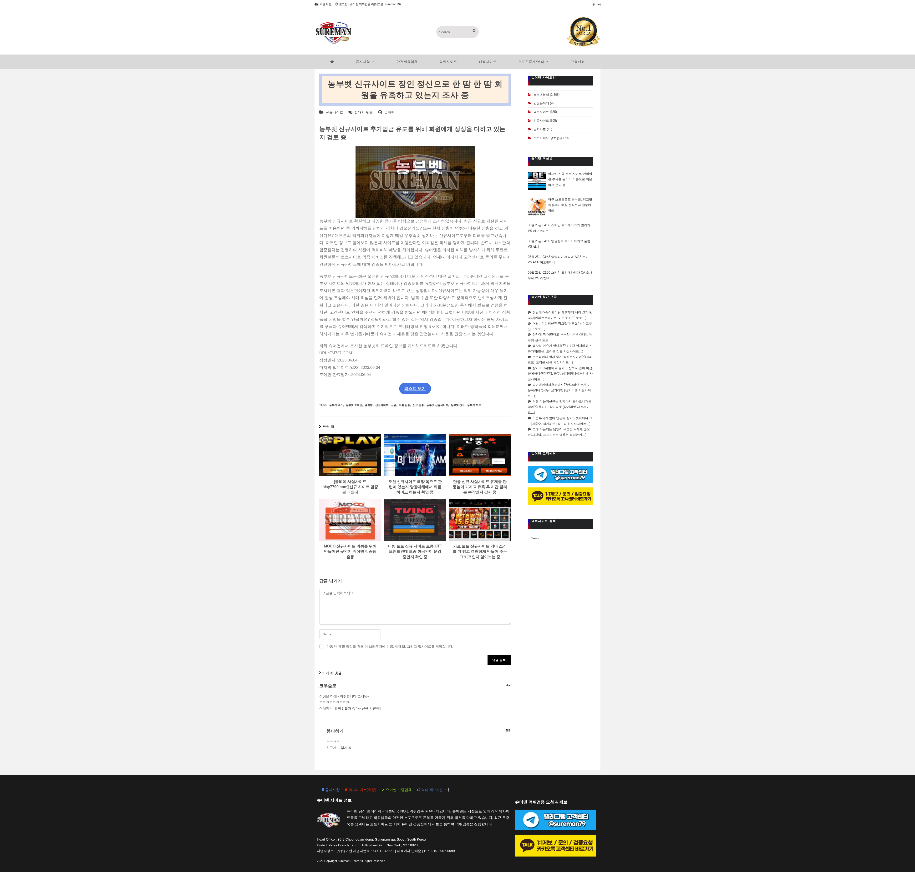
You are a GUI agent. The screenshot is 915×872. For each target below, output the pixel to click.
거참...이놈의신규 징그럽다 (551, 323)
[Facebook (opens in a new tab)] (593, 4)
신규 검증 (418, 405)
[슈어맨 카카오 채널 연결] (560, 496)
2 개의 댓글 (364, 112)
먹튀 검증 (404, 405)
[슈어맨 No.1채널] (583, 31)
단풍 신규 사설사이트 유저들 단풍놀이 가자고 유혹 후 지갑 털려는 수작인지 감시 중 (480, 487)
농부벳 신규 (458, 405)
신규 (393, 405)
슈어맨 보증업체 (398, 790)
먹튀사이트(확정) (362, 790)
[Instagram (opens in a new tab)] (598, 4)
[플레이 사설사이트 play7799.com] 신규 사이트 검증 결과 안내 (350, 487)
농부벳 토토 (474, 405)
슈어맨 (389, 112)
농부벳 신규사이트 (437, 405)
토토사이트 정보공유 (548, 138)
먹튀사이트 (541, 112)
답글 (508, 685)
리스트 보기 (415, 388)
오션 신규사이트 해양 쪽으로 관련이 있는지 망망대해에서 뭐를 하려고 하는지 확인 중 (415, 487)
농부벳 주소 (336, 405)
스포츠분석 (541, 94)
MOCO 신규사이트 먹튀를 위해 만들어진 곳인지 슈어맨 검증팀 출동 (350, 551)
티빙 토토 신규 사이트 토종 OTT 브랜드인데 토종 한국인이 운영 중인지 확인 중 (415, 551)
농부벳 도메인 (354, 405)
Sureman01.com (348, 861)
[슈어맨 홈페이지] (332, 62)
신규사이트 (334, 112)
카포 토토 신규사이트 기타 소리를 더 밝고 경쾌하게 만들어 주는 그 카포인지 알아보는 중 (480, 551)
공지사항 (540, 129)
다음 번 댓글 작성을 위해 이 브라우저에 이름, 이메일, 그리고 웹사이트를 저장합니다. (389, 646)
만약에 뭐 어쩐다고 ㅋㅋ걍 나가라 (556, 334)
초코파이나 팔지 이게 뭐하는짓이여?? (559, 357)
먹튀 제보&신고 (433, 790)
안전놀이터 (541, 103)
